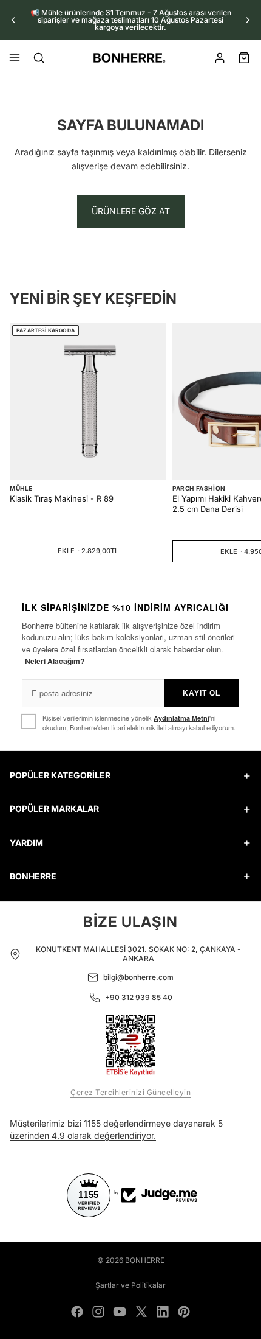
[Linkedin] (162, 1311)
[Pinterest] (184, 1311)
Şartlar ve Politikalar (130, 1285)
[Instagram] (98, 1311)
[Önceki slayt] (13, 20)
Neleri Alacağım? (54, 661)
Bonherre (144, 1260)
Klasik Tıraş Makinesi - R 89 (62, 498)
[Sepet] (244, 58)
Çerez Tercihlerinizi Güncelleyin (130, 1092)
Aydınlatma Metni (181, 717)
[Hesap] (220, 58)
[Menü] (14, 58)
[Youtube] (119, 1311)
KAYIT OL (201, 693)
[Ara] (39, 58)
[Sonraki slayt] (247, 20)
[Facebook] (77, 1311)
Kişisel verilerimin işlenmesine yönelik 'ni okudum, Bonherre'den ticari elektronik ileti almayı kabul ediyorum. (139, 722)
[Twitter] (141, 1311)
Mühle (21, 488)
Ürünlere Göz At (131, 211)
